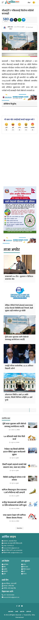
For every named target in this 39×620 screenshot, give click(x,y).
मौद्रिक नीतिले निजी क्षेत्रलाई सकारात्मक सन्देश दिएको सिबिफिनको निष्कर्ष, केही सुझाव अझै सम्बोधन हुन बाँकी (19, 308)
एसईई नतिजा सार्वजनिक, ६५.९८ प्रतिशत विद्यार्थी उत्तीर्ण (19, 367)
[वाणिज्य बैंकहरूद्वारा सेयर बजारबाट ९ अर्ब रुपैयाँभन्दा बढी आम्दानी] (32, 491)
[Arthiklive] (12, 2)
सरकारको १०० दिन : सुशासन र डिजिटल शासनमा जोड (19, 278)
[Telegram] (23, 20)
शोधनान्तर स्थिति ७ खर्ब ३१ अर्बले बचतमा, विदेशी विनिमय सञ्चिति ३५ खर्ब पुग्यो (18, 397)
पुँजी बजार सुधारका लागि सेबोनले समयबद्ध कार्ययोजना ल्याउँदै (16, 338)
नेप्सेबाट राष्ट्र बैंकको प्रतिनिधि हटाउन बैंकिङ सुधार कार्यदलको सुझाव (14, 451)
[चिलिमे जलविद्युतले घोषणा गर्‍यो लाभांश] (32, 478)
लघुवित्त (5, 569)
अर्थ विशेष (5, 564)
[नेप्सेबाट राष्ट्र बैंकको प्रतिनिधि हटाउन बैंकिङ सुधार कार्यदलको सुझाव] (32, 450)
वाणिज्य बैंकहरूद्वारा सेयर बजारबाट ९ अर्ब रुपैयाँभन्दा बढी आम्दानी (14, 491)
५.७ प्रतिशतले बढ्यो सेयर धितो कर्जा (14, 438)
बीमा (4, 567)
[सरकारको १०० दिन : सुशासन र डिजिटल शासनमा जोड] (19, 264)
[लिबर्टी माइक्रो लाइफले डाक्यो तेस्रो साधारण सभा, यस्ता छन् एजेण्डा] (32, 466)
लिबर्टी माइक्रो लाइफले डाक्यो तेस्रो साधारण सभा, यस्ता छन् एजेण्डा (14, 466)
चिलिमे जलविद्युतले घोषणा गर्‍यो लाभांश (14, 478)
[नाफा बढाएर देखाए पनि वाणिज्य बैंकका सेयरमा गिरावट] (32, 516)
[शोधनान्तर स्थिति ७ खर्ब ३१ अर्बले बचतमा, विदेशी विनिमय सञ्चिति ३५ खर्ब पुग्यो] (19, 382)
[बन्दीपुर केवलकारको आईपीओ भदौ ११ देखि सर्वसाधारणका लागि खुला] (32, 504)
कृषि (4, 574)
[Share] (11, 20)
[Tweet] (15, 20)
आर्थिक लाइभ (10, 27)
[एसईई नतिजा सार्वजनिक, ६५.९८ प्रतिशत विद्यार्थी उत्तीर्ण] (19, 353)
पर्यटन (24, 564)
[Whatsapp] (19, 20)
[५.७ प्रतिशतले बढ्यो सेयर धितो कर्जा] (32, 438)
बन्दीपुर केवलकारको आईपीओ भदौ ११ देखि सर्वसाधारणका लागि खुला (14, 504)
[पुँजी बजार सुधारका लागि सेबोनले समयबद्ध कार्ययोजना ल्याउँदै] (19, 324)
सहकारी (5, 571)
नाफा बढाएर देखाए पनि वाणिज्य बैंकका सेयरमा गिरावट (14, 516)
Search (32, 410)
